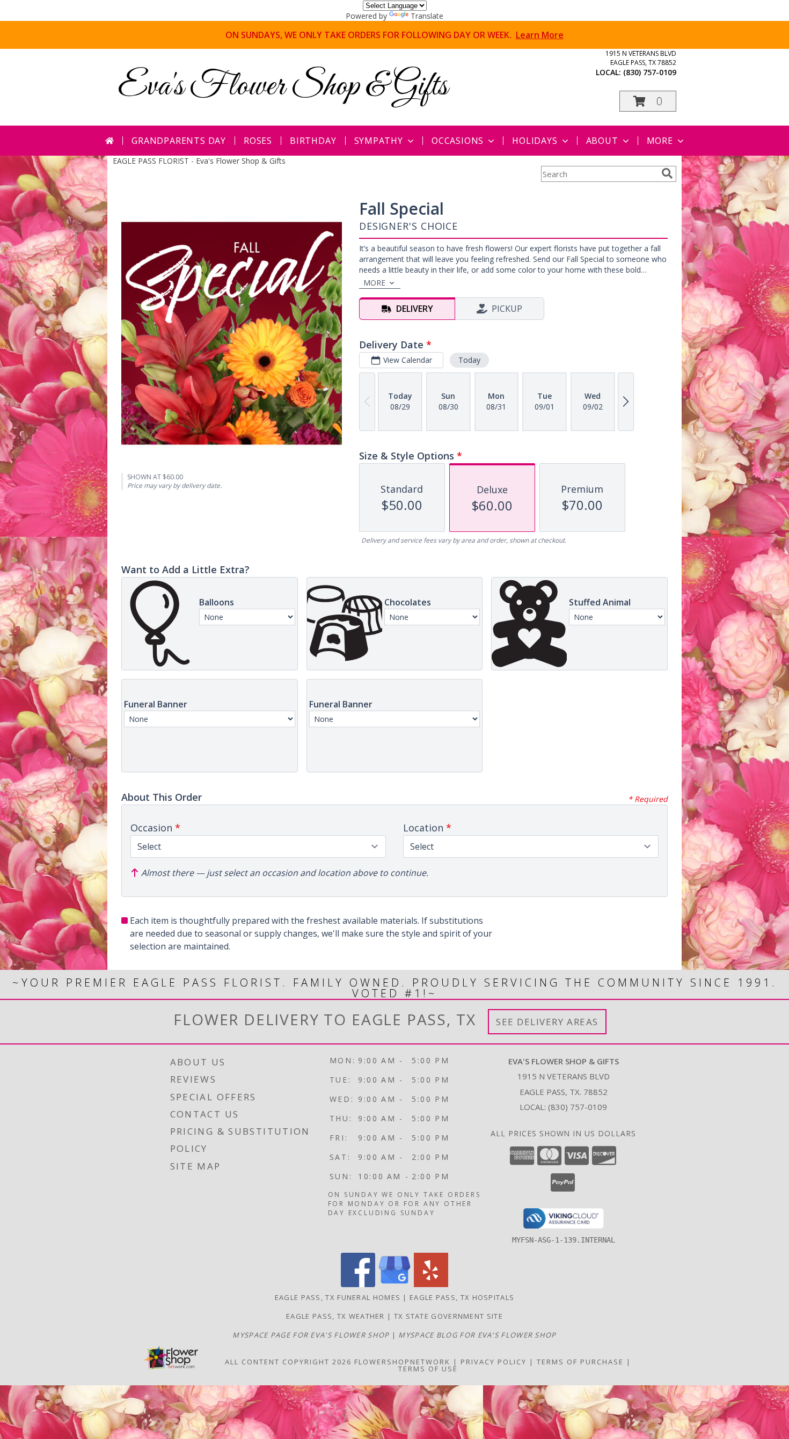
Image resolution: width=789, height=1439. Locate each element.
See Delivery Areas (547, 1022)
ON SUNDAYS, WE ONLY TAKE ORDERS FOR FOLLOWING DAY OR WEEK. (394, 35)
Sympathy (378, 141)
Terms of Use (428, 1369)
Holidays (534, 141)
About (602, 141)
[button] (647, 101)
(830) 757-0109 (649, 72)
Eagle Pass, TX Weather (335, 1316)
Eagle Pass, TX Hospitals (462, 1297)
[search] (667, 173)
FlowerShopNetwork (402, 1362)
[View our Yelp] (431, 1284)
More (660, 141)
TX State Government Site (448, 1316)
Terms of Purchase (580, 1362)
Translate (427, 16)
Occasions (458, 141)
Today (469, 360)
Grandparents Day (179, 141)
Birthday (313, 141)
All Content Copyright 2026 (288, 1362)
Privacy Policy (494, 1362)
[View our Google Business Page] (394, 1284)
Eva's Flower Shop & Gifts (283, 86)
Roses (258, 141)
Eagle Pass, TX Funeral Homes (337, 1297)
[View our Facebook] (358, 1284)
